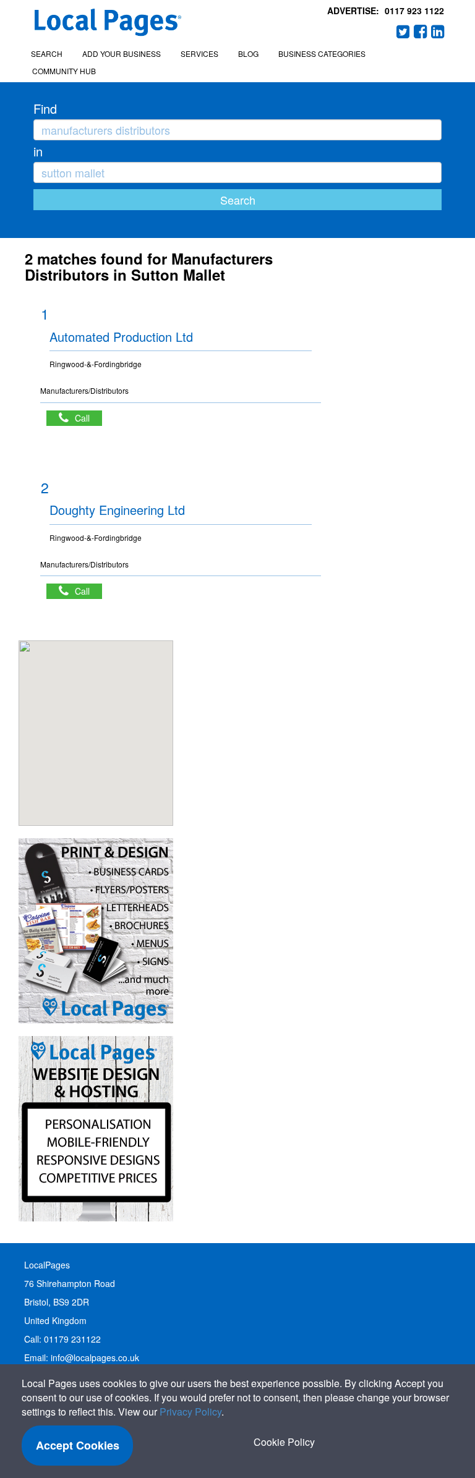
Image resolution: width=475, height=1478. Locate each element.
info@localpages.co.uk (95, 1357)
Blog (248, 53)
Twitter (403, 31)
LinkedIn (438, 31)
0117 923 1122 (414, 10)
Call (88, 418)
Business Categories (322, 53)
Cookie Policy (284, 1442)
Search (46, 53)
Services (199, 53)
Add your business (121, 53)
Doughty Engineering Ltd (117, 510)
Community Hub (64, 71)
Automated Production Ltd (121, 337)
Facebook (420, 31)
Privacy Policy (190, 1411)
